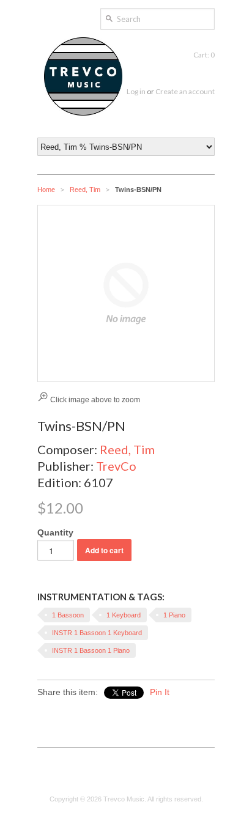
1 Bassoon (68, 615)
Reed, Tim (85, 189)
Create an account (185, 91)
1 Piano (174, 615)
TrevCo (116, 465)
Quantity (55, 532)
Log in (136, 91)
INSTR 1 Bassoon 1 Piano (91, 650)
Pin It (159, 692)
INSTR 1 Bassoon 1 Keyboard (97, 632)
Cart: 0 (204, 54)
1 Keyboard (123, 615)
